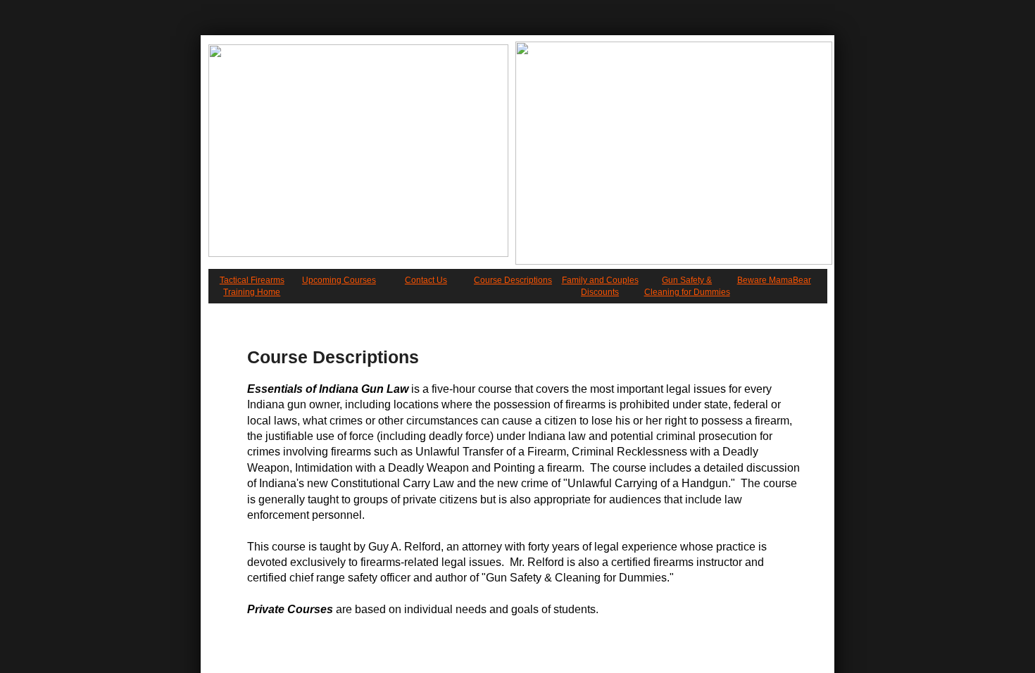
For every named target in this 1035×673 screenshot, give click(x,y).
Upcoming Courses (339, 280)
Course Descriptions (513, 280)
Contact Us (426, 280)
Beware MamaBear (774, 280)
